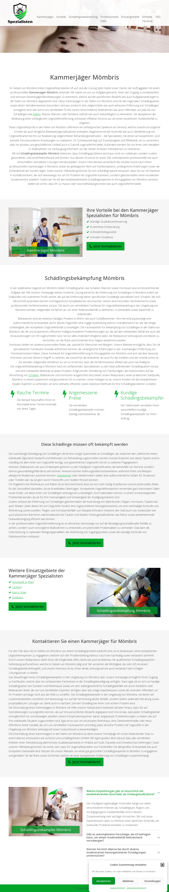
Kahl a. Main (19, 592)
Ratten (37, 114)
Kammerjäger (45, 17)
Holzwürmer (64, 475)
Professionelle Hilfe (109, 19)
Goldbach (17, 597)
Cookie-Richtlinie (117, 887)
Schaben (34, 375)
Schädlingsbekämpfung (83, 17)
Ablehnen (128, 881)
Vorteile (61, 17)
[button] (162, 864)
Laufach (17, 587)
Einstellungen (153, 881)
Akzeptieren (103, 881)
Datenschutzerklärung (136, 887)
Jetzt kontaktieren (107, 246)
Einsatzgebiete (130, 17)
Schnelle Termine (147, 19)
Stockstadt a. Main (23, 582)
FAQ (157, 17)
